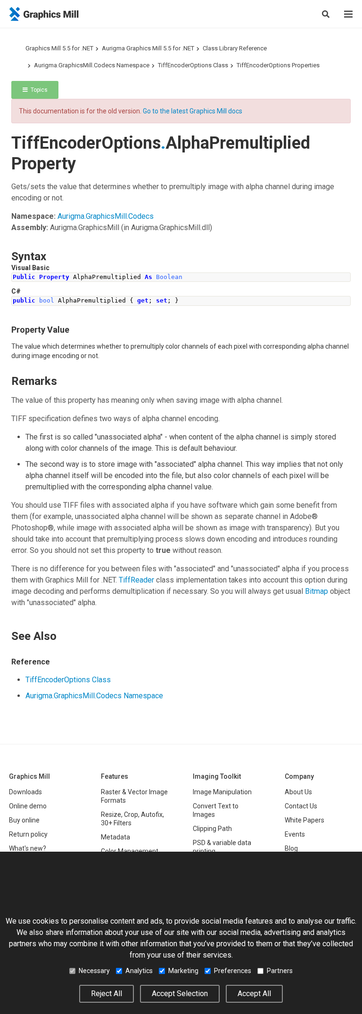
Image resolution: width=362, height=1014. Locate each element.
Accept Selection (180, 993)
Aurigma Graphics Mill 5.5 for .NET (148, 48)
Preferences (232, 970)
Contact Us (301, 806)
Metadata (115, 837)
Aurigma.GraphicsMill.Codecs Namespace (91, 65)
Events (295, 834)
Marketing (183, 970)
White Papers (304, 820)
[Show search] (325, 14)
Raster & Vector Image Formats (134, 796)
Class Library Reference (235, 48)
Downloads (25, 792)
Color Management (129, 851)
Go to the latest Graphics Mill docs (192, 111)
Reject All (106, 993)
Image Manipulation (222, 792)
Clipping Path (212, 828)
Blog (291, 848)
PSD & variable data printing (222, 847)
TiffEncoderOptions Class (193, 65)
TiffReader (136, 579)
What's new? (27, 848)
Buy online (24, 820)
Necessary (94, 970)
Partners (280, 970)
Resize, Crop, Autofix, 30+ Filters (132, 819)
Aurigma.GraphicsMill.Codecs (106, 216)
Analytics (139, 970)
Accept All (254, 993)
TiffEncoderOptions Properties (278, 65)
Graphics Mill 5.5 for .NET (59, 48)
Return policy (28, 834)
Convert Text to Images (216, 810)
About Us (298, 792)
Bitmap (316, 591)
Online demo (28, 806)
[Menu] (348, 14)
